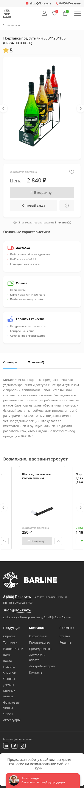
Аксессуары (11, 720)
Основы (9, 679)
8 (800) (70, 3)
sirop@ (40, 3)
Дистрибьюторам (42, 666)
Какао (7, 661)
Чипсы (8, 714)
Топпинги (10, 642)
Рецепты (65, 642)
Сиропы (9, 636)
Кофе (7, 655)
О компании (38, 636)
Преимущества (40, 649)
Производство (39, 642)
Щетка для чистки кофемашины (36, 476)
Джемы (8, 685)
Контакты (36, 672)
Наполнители (13, 649)
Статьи (64, 636)
